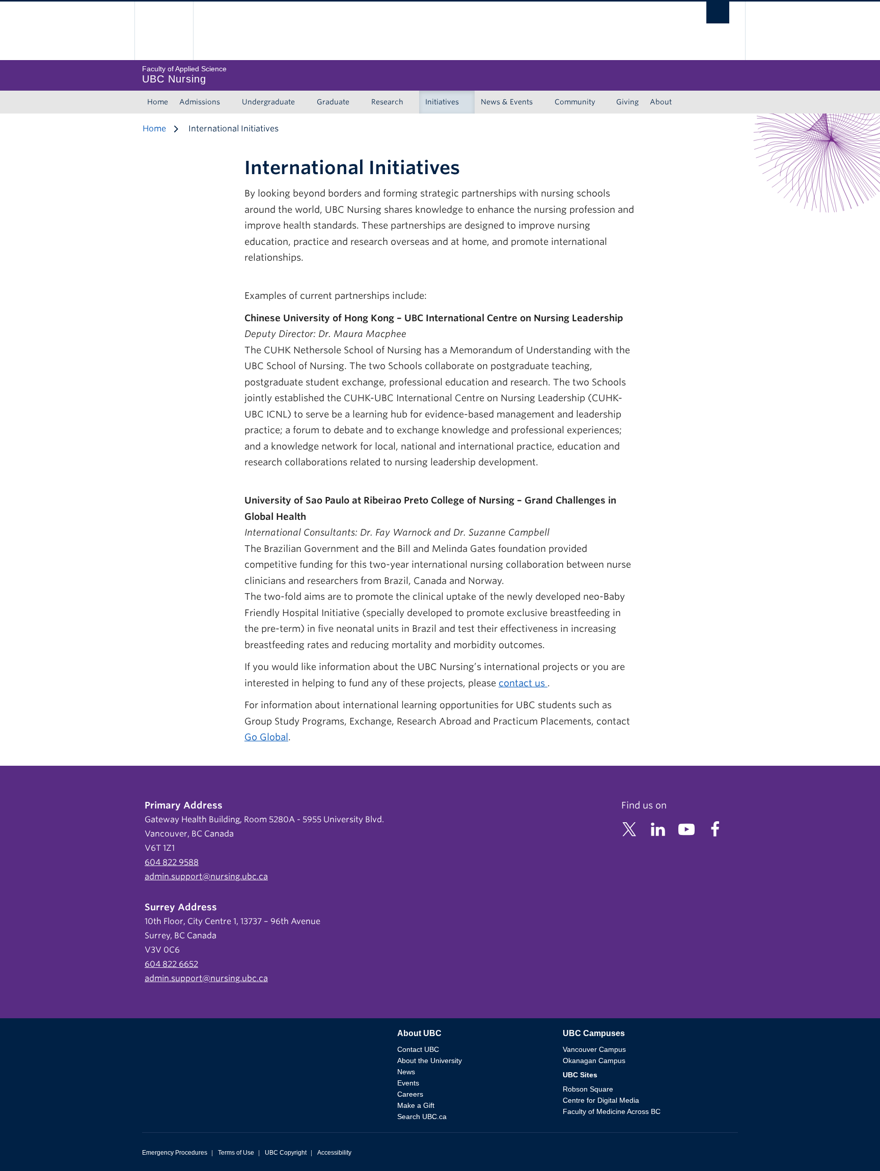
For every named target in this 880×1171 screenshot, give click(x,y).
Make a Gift (415, 1105)
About (661, 102)
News (406, 1072)
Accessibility (334, 1152)
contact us (523, 683)
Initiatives (442, 102)
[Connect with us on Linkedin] (658, 828)
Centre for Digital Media (601, 1100)
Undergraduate (268, 102)
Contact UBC (418, 1049)
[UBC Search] (717, 15)
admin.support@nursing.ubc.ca (206, 876)
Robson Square (588, 1089)
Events (408, 1083)
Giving (627, 102)
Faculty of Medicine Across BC (612, 1111)
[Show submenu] (230, 102)
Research (387, 102)
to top (848, 1145)
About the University (429, 1060)
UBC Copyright (286, 1152)
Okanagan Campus (594, 1060)
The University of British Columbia (163, 31)
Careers (410, 1094)
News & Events (507, 102)
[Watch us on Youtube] (686, 828)
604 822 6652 (171, 964)
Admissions (199, 102)
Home (157, 102)
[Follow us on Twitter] (629, 828)
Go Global (266, 737)
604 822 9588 (172, 862)
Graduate (333, 102)
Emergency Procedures (174, 1152)
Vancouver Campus (594, 1049)
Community (575, 102)
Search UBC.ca (422, 1116)
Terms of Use (236, 1152)
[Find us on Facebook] (715, 828)
